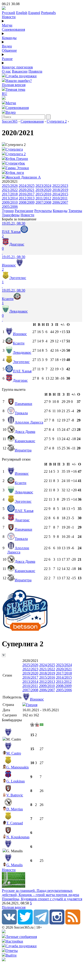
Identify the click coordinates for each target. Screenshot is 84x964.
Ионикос (20, 334)
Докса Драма (25, 432)
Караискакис (25, 441)
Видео (7, 46)
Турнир (8, 211)
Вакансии (20, 71)
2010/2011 (60, 198)
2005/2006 (10, 207)
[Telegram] (41, 923)
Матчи (7, 25)
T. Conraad (14, 823)
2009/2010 (10, 202)
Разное (7, 59)
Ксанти (18, 343)
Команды (9, 38)
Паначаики (23, 404)
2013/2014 (10, 198)
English (21, 13)
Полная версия (13, 85)
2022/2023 (60, 186)
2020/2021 (27, 190)
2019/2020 (43, 190)
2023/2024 (43, 186)
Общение (9, 50)
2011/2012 (43, 198)
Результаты (43, 211)
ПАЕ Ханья (22, 371)
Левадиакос (22, 352)
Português (48, 13)
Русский (8, 13)
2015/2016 (43, 194)
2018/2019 (60, 190)
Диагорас (20, 380)
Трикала (21, 413)
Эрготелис (21, 362)
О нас (6, 71)
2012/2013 (27, 198)
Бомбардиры (12, 720)
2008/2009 (27, 202)
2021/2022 (10, 190)
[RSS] (72, 923)
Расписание (24, 211)
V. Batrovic (14, 795)
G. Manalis (14, 865)
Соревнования (13, 29)
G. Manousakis (17, 767)
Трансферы (11, 215)
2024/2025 (27, 186)
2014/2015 (60, 194)
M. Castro (13, 753)
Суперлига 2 (57, 121)
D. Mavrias (14, 809)
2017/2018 (10, 194)
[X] (25, 923)
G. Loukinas (15, 781)
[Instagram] (56, 923)
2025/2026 (10, 186)
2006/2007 (60, 202)
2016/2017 (27, 194)
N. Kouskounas (17, 837)
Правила (35, 71)
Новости (9, 17)
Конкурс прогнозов (17, 67)
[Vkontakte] (9, 923)
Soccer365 (10, 121)
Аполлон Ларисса (29, 422)
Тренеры (75, 211)
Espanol (34, 13)
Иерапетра (23, 450)
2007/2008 (43, 202)
